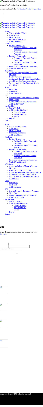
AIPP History (14, 35)
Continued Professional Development (22, 102)
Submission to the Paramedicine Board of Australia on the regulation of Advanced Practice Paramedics (21, 333)
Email (32, 246)
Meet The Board (15, 37)
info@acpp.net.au (34, 9)
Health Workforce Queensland (20, 77)
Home (7, 220)
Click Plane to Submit (8, 253)
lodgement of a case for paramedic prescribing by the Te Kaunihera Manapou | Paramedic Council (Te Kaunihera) (20, 353)
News (7, 87)
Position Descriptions (17, 46)
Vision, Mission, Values (17, 33)
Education (8, 273)
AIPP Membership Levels (18, 110)
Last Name (4, 246)
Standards (8, 44)
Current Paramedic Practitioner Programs (24, 98)
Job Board (13, 91)
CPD (6, 96)
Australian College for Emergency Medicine (25, 79)
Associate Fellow (20, 114)
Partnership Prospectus (17, 39)
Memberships (9, 106)
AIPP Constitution (15, 41)
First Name (4, 244)
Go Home (3, 234)
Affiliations (9, 71)
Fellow (16, 116)
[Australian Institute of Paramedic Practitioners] (17, 23)
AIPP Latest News (11, 271)
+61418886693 (22, 9)
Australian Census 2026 (9, 298)
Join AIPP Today (15, 108)
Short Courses (14, 100)
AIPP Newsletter (15, 93)
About (7, 31)
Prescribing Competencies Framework (23, 66)
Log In (11, 118)
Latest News (13, 89)
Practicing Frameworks (17, 56)
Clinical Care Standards (17, 68)
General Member (20, 112)
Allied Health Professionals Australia (22, 81)
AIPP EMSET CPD (16, 104)
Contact (7, 121)
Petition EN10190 (7, 314)
